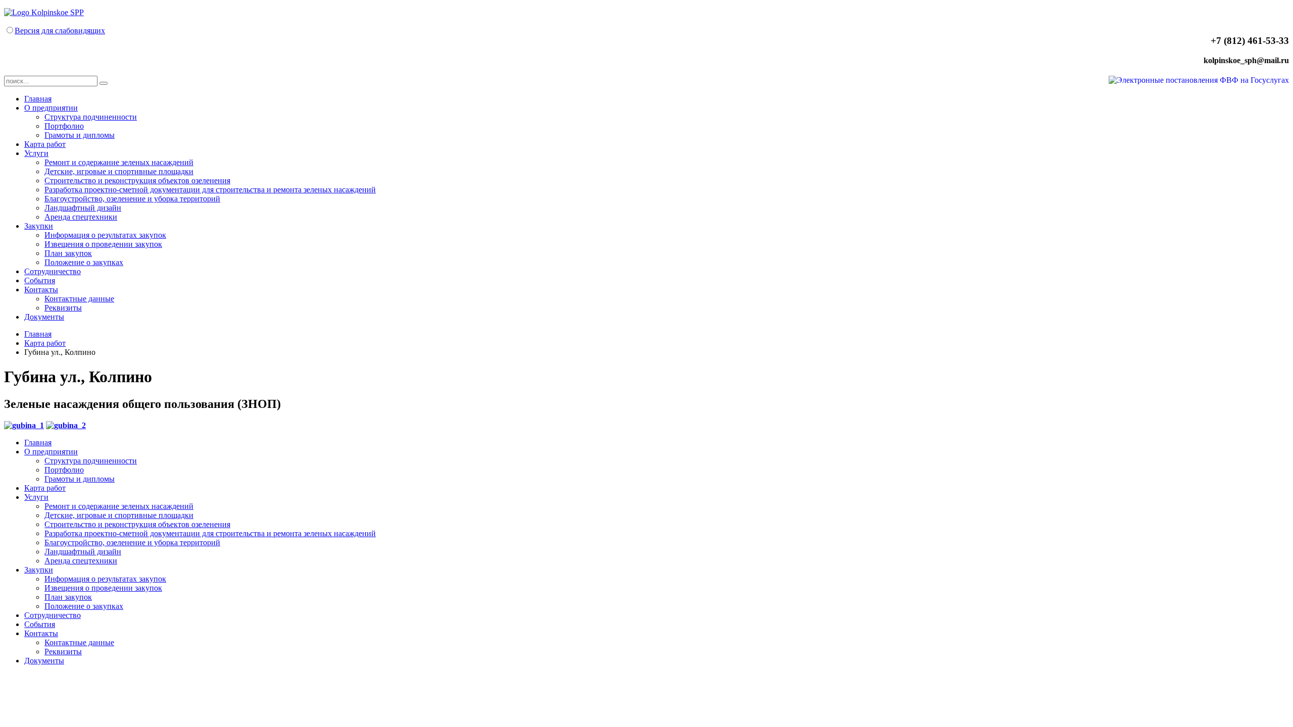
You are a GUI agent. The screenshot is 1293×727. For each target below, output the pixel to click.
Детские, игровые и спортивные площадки (118, 171)
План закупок (68, 253)
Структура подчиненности (90, 117)
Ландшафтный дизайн (82, 207)
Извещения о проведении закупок (103, 244)
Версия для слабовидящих (60, 30)
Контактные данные (79, 298)
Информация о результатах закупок (105, 235)
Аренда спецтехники (80, 217)
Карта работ (45, 144)
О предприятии (51, 107)
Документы (44, 317)
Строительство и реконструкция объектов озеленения (137, 180)
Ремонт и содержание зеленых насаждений (118, 162)
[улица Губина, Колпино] (24, 425)
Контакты (41, 289)
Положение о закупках (83, 262)
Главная (38, 98)
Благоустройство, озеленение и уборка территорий (132, 198)
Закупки (38, 226)
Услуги (36, 153)
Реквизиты (63, 307)
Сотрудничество (52, 271)
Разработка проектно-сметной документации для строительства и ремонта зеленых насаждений (210, 189)
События (39, 280)
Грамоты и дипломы (79, 135)
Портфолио (64, 126)
